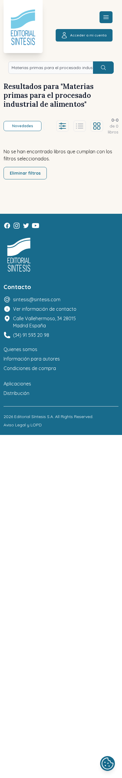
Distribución (16, 393)
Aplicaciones (17, 384)
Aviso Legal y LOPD (23, 425)
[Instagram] (16, 225)
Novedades (22, 126)
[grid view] (97, 126)
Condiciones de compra (30, 368)
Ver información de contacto (44, 309)
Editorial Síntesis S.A (33, 416)
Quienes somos (20, 349)
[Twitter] (26, 225)
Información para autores (32, 359)
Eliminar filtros (25, 173)
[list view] (79, 126)
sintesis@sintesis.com (36, 299)
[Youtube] (35, 225)
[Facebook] (7, 225)
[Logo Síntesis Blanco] (19, 255)
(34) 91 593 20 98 (31, 335)
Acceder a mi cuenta (88, 35)
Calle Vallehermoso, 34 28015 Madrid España (44, 322)
